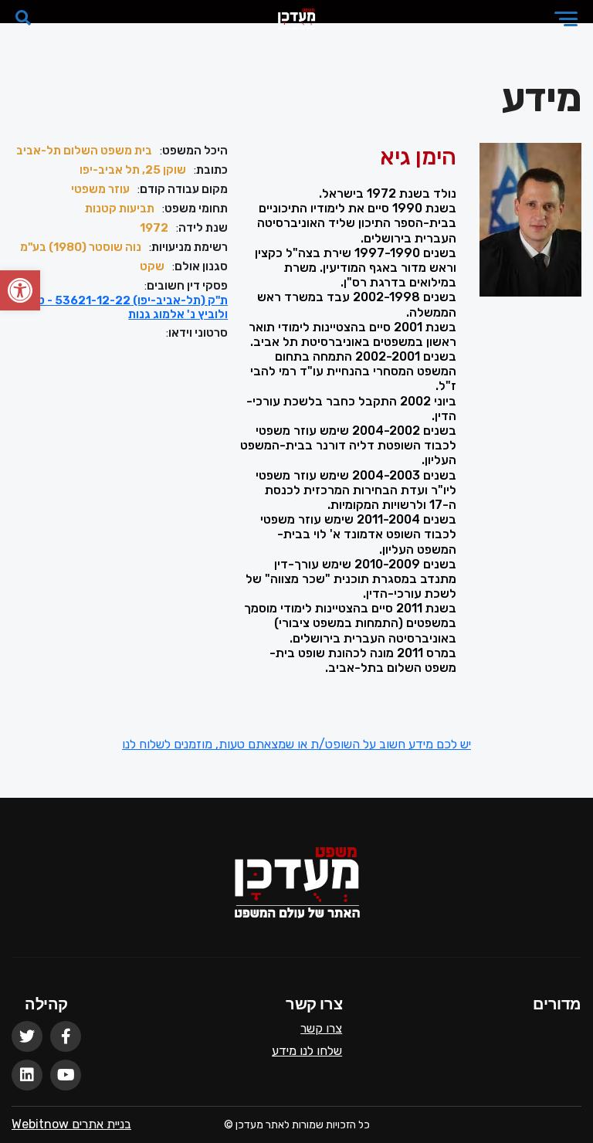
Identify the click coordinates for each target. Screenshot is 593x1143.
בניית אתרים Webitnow (71, 1124)
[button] (20, 290)
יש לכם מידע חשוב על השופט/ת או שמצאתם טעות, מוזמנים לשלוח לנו (296, 744)
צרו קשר (321, 1028)
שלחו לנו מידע (307, 1050)
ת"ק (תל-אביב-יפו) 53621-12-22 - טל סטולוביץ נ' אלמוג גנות (120, 307)
